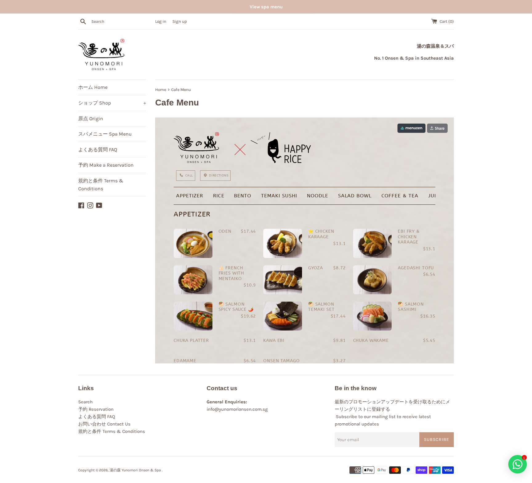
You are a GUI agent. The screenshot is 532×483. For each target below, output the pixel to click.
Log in (160, 21)
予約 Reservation (96, 409)
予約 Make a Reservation (106, 165)
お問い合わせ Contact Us (104, 424)
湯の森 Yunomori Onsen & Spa (136, 470)
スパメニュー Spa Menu (105, 134)
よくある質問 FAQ (97, 149)
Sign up (179, 21)
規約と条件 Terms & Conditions (100, 185)
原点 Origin (90, 118)
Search (85, 402)
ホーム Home (92, 87)
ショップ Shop (112, 103)
